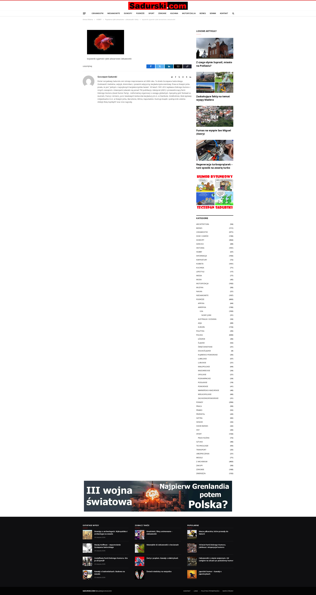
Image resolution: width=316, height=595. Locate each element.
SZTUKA (199, 442)
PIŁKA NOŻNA (203, 438)
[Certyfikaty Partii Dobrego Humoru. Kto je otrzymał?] (87, 561)
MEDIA (199, 275)
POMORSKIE (203, 386)
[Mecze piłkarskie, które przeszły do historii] (192, 534)
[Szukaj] (233, 13)
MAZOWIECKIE (204, 370)
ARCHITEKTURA (202, 224)
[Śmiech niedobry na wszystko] (139, 574)
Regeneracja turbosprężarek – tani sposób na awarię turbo (214, 166)
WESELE (199, 457)
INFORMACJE (201, 256)
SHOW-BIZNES (202, 426)
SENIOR (199, 422)
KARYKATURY (201, 260)
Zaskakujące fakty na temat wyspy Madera (213, 98)
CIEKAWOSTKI (97, 13)
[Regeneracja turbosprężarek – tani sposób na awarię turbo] (214, 150)
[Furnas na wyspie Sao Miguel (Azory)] (214, 116)
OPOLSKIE (202, 374)
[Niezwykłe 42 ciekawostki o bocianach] (139, 548)
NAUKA (199, 291)
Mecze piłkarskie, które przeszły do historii (213, 532)
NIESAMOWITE (113, 13)
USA (201, 311)
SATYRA (199, 418)
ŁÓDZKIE (201, 339)
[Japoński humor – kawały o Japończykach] (192, 574)
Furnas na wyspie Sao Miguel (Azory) (213, 132)
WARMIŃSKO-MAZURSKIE (208, 390)
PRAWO (199, 410)
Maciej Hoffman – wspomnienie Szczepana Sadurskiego (107, 546)
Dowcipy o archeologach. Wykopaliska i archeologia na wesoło (111, 532)
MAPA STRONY (228, 591)
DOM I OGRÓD (202, 236)
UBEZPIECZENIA (202, 453)
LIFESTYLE (200, 271)
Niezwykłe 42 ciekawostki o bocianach (163, 545)
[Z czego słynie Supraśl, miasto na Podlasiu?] (214, 48)
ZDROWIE (162, 13)
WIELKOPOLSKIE (204, 394)
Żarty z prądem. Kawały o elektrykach (162, 558)
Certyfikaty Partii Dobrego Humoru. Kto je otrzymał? (111, 559)
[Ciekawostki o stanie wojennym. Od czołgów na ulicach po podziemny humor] (192, 561)
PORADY (199, 402)
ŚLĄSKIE (201, 343)
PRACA (199, 406)
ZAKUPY (199, 465)
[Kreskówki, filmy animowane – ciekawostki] (139, 534)
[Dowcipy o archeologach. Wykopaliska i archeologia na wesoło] (87, 534)
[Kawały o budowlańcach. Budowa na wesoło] (87, 574)
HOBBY (199, 252)
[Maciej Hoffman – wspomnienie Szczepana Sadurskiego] (87, 548)
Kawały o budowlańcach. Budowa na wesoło (109, 572)
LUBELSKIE (202, 358)
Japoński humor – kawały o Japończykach (210, 572)
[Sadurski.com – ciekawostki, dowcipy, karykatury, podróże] (158, 5)
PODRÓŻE (140, 13)
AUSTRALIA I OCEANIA (207, 319)
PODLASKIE (202, 382)
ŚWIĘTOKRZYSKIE (205, 347)
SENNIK (213, 13)
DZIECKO (200, 244)
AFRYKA (201, 303)
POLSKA (199, 335)
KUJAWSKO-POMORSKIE (208, 355)
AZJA (200, 323)
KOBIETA (199, 264)
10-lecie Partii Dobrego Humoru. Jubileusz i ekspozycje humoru (212, 546)
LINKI (196, 591)
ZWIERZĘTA (201, 473)
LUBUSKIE (202, 362)
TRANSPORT (201, 449)
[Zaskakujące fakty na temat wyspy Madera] (214, 82)
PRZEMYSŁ (200, 414)
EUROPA (201, 327)
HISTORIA (200, 248)
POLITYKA (200, 331)
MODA (199, 279)
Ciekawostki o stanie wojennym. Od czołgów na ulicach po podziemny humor (216, 559)
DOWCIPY (128, 13)
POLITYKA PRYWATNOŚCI (210, 591)
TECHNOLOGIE (202, 446)
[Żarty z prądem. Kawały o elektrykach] (139, 561)
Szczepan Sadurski (107, 77)
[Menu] (84, 13)
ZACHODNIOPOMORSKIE (208, 398)
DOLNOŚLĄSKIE (204, 351)
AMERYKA (202, 307)
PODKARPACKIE (204, 378)
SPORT (151, 13)
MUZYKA (199, 287)
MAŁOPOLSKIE (204, 366)
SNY (198, 430)
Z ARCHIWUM (201, 461)
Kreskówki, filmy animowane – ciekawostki (159, 532)
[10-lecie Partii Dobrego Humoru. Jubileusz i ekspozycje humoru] (192, 548)
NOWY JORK (206, 315)
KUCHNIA (174, 13)
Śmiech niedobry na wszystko (159, 571)
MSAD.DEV (108, 591)
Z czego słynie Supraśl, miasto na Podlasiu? (214, 64)
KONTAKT (224, 13)
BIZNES (203, 13)
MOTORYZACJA (189, 13)
